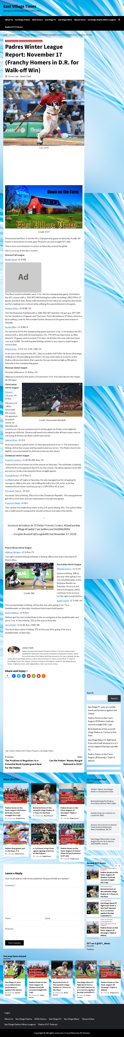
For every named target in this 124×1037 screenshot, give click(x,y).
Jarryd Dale (10, 625)
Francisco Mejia (12, 503)
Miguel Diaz (10, 349)
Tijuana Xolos (80, 19)
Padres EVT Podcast (14, 27)
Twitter (90, 949)
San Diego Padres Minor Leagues (102, 19)
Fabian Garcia (19, 854)
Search (90, 692)
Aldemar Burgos (12, 552)
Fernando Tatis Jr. (13, 491)
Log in (7, 1012)
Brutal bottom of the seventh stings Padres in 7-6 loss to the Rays (43, 810)
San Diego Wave (65, 19)
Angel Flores (47, 856)
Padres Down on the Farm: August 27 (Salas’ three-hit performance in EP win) (71, 852)
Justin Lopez (63, 600)
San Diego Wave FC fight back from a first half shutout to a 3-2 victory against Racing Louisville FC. (103, 745)
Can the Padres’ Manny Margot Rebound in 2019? (65, 760)
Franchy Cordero (13, 460)
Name (8, 918)
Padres (12, 751)
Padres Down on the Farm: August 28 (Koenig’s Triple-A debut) (69, 811)
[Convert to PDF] (39, 676)
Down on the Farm (11, 795)
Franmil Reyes (11, 475)
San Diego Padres (22, 19)
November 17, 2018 (65, 534)
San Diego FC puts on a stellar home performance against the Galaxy (102, 710)
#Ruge (21, 529)
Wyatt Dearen (48, 816)
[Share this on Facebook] (14, 676)
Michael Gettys (64, 568)
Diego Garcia (20, 818)
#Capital (29, 529)
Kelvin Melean (12, 612)
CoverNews (71, 1033)
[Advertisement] (43, 168)
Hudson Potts (11, 308)
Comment (10, 885)
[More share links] (44, 676)
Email (47, 918)
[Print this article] (34, 676)
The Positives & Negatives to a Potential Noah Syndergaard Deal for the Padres (23, 762)
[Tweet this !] (19, 676)
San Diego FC (50, 19)
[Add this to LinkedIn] (24, 676)
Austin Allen (10, 327)
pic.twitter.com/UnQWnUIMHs (53, 529)
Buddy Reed (11, 259)
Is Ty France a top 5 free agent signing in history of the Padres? (43, 851)
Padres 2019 (20, 751)
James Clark (25, 76)
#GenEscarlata (72, 525)
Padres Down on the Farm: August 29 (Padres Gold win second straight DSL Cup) (15, 811)
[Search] (119, 19)
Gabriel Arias (11, 440)
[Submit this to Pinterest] (29, 676)
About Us (9, 19)
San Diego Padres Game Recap (15, 842)
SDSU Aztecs (37, 19)
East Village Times (19, 6)
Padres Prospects (32, 751)
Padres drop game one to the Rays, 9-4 (15, 849)
